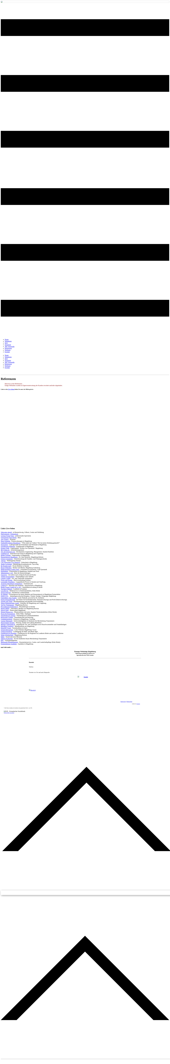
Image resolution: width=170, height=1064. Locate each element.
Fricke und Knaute (6, 580)
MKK (3, 637)
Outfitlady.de (5, 553)
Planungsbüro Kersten (8, 623)
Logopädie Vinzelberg (8, 582)
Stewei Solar (5, 610)
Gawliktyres (4, 591)
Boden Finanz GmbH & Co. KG (11, 587)
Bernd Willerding (6, 568)
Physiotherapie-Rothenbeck (9, 607)
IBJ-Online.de (5, 550)
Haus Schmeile (5, 541)
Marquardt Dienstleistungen (9, 642)
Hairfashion (4, 571)
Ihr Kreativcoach (6, 566)
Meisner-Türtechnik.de (8, 624)
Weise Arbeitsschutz (7, 635)
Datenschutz (129, 701)
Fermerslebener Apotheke (9, 644)
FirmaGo (138, 703)
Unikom (3, 585)
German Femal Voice (7, 536)
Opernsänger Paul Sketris (9, 537)
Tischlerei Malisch (6, 589)
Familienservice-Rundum (8, 633)
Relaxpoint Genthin (7, 617)
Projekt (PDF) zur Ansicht (9, 712)
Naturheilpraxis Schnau (8, 615)
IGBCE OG (4, 596)
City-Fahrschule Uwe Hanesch (10, 562)
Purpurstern (4, 545)
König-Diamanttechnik (8, 599)
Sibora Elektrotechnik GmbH (10, 603)
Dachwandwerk (6, 592)
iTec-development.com (8, 552)
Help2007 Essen (6, 628)
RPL (2, 640)
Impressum (123, 701)
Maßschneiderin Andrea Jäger (10, 569)
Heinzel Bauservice (7, 612)
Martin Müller (5, 608)
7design (3, 560)
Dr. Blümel (4, 594)
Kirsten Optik (5, 548)
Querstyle (4, 575)
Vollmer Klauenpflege (7, 576)
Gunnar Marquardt (6, 621)
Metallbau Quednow (7, 626)
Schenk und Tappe (6, 601)
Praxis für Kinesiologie (8, 614)
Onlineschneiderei (6, 631)
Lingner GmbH (5, 578)
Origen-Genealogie (7, 559)
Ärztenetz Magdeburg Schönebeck (11, 584)
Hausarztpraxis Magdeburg (9, 557)
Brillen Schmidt (6, 555)
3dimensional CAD (7, 573)
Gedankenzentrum (6, 619)
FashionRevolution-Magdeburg (10, 543)
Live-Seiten (11, 389)
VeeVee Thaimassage (7, 605)
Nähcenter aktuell (6, 532)
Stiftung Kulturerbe (7, 638)
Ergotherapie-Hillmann (8, 546)
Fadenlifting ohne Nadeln (9, 598)
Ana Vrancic (5, 539)
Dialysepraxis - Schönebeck (9, 534)
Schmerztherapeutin (7, 630)
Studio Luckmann (6, 564)
